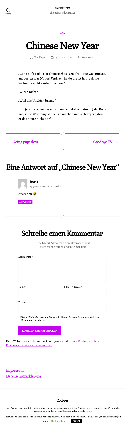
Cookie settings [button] (59, 421)
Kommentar (25, 257)
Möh (62, 33)
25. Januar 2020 (63, 57)
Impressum (14, 370)
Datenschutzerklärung (23, 376)
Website (22, 302)
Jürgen (42, 57)
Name (22, 287)
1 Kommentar (87, 57)
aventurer (62, 7)
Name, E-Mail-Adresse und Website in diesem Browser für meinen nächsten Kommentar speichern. (60, 318)
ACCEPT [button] (76, 421)
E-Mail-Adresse (73, 287)
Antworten (25, 202)
